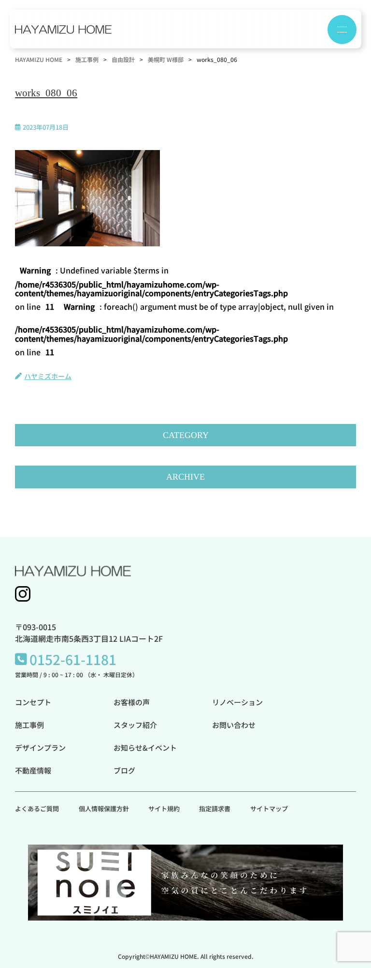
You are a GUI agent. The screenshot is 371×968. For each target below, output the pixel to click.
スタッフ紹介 (135, 725)
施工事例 (29, 725)
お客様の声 (132, 702)
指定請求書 (214, 808)
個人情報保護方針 (104, 808)
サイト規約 (164, 808)
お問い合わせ (234, 725)
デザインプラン (40, 747)
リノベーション (237, 702)
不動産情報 (33, 770)
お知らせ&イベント (145, 747)
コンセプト (33, 702)
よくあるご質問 (37, 808)
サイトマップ (269, 808)
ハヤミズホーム (47, 376)
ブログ (124, 770)
